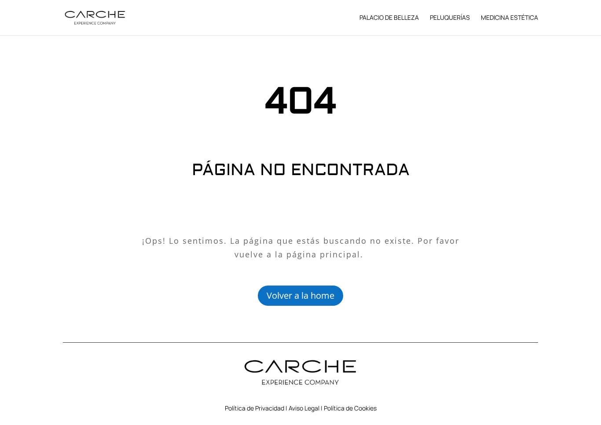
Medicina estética (509, 18)
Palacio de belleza (389, 18)
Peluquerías (450, 18)
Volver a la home (300, 295)
